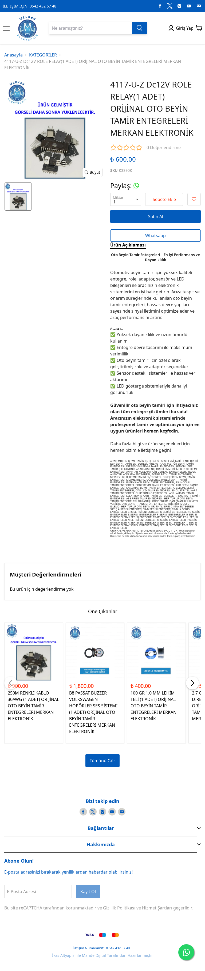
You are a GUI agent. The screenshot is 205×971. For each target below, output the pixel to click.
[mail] (198, 6)
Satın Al (155, 216)
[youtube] (189, 6)
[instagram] (179, 6)
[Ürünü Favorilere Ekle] (194, 199)
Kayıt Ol (88, 891)
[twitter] (170, 6)
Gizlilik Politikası (119, 908)
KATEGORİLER (43, 55)
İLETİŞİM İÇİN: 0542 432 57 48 (29, 6)
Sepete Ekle (164, 199)
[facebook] (160, 6)
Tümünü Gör (102, 761)
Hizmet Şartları (157, 908)
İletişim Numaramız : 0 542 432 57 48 (101, 948)
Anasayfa (13, 55)
